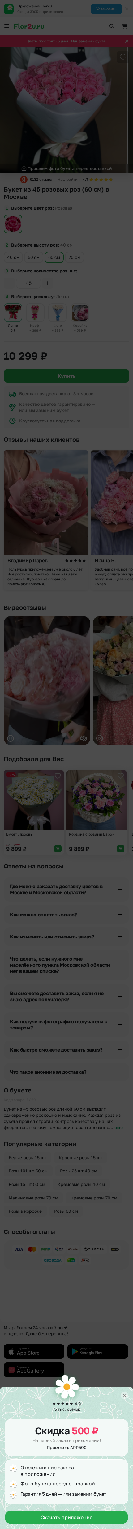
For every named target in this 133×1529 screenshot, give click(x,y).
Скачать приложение (66, 1517)
